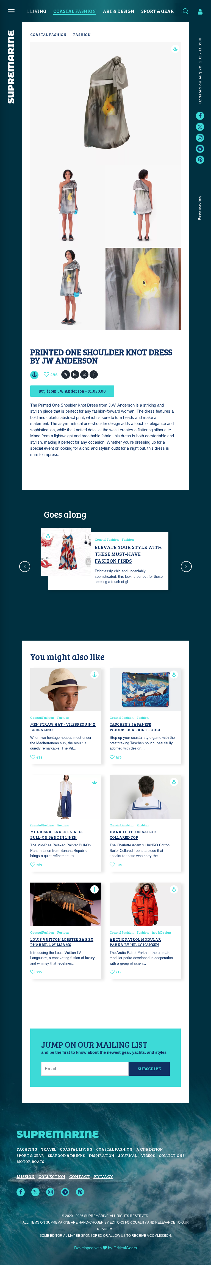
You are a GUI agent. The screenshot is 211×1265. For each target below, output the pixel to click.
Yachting (26, 1149)
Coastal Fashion (74, 11)
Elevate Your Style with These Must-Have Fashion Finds (128, 554)
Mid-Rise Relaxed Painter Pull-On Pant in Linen (57, 834)
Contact (79, 1176)
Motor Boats (30, 1161)
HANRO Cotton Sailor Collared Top (133, 834)
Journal (127, 1155)
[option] (105, 561)
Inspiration (101, 1155)
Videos (148, 1155)
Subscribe (149, 1068)
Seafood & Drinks (66, 1155)
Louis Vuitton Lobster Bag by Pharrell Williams (61, 942)
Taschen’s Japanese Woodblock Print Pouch (136, 727)
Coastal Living (27, 11)
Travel (48, 1149)
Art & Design (118, 11)
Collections (172, 1155)
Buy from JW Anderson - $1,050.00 (72, 391)
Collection (51, 1176)
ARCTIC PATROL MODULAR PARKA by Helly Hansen (135, 942)
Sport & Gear (157, 11)
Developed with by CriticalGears (105, 1248)
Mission (25, 1176)
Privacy (103, 1176)
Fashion (82, 34)
